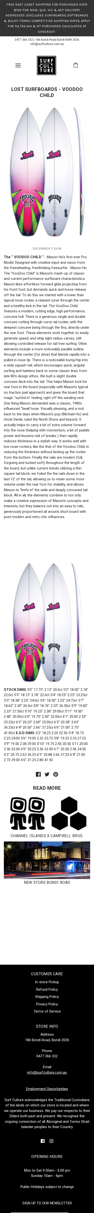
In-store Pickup (47, 982)
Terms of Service (47, 1011)
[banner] (46, 65)
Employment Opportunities (47, 1089)
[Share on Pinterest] (55, 774)
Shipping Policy (47, 997)
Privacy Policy (47, 1004)
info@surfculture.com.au (47, 44)
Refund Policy (47, 989)
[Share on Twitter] (47, 774)
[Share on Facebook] (38, 774)
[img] (42, 1141)
